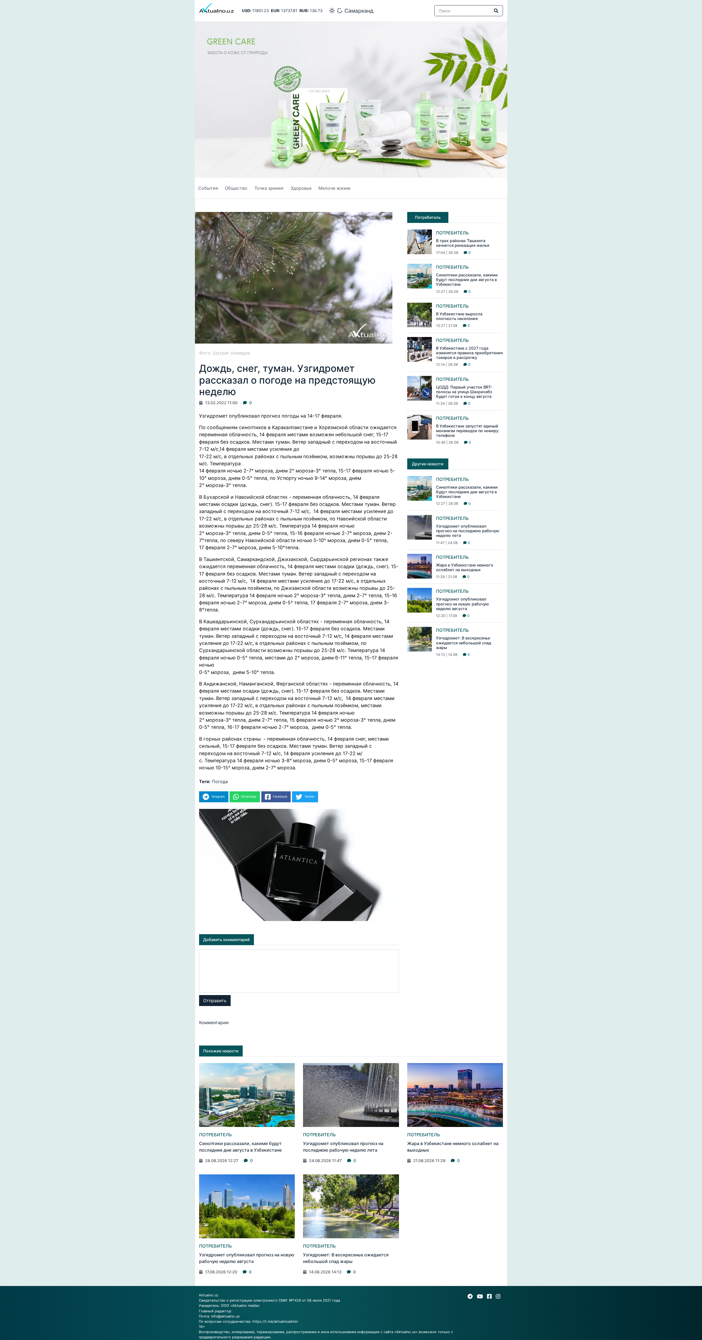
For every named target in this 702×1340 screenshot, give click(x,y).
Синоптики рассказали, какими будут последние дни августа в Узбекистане (467, 280)
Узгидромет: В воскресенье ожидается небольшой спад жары (463, 643)
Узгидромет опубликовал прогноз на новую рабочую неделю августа (462, 604)
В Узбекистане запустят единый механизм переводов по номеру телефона (467, 431)
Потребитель (452, 233)
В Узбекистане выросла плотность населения (459, 316)
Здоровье (301, 188)
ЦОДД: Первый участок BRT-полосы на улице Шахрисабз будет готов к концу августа (464, 392)
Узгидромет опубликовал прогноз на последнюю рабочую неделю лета (467, 531)
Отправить (215, 1000)
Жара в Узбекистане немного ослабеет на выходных (464, 567)
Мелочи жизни (334, 188)
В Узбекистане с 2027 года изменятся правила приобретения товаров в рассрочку (469, 353)
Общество (236, 188)
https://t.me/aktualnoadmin (275, 1321)
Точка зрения (268, 188)
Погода (220, 781)
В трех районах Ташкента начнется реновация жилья (462, 243)
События (208, 188)
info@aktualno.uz (225, 1316)
